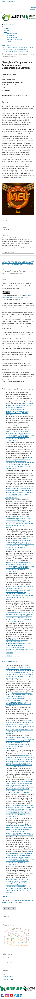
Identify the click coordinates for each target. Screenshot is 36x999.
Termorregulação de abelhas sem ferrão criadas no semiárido (18, 668)
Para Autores (6, 960)
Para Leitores (6, 957)
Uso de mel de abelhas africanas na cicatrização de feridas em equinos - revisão (19, 488)
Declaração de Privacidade (15, 39)
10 (15, 656)
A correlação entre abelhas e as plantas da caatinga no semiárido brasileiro (19, 694)
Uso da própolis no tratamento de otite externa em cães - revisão (19, 459)
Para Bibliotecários (8, 963)
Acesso (32, 9)
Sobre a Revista (12, 34)
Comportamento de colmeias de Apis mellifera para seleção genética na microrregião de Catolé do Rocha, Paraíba (19, 881)
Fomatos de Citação (8, 252)
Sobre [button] (5, 32)
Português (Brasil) (8, 979)
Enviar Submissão (9, 909)
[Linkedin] (20, 997)
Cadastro (33, 7)
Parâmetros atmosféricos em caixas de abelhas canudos (19, 782)
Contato (9, 41)
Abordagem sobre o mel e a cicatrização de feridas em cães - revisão (18, 517)
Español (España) (8, 976)
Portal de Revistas (9, 24)
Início (3, 45)
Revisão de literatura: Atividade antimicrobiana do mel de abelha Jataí (19, 540)
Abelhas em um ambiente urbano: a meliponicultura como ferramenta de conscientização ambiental (19, 723)
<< (2, 656)
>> (18, 656)
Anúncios (6, 30)
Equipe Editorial (12, 37)
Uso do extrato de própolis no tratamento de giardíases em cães (20, 431)
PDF (5, 220)
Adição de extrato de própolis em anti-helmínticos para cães (19, 404)
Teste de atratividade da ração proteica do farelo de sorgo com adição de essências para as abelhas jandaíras (20, 854)
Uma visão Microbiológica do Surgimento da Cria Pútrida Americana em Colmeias (20, 612)
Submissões (11, 35)
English (5, 974)
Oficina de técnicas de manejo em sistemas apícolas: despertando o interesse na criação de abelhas (20, 757)
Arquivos (6, 28)
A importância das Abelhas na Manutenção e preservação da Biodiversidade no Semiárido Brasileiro (19, 826)
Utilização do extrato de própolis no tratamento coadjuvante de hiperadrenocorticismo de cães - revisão (20, 588)
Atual (5, 26)
